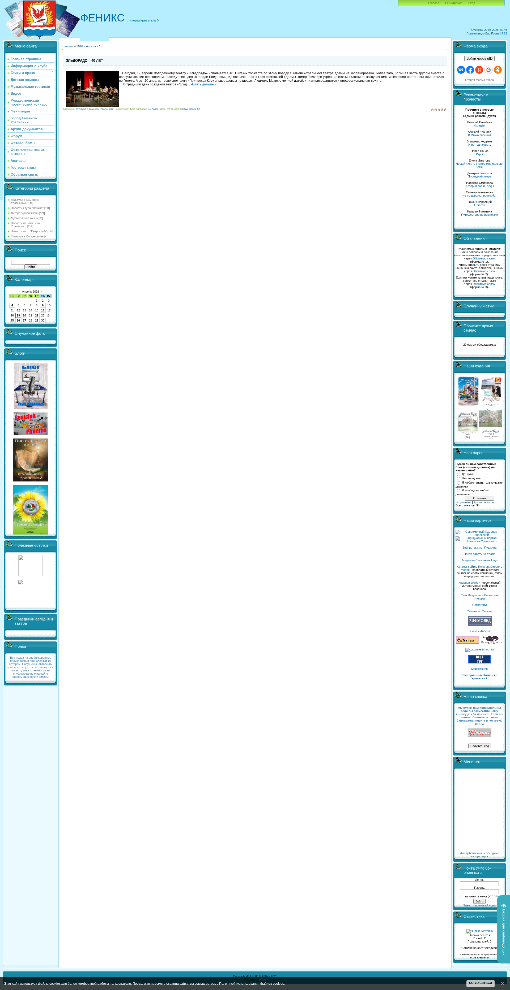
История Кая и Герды (479, 186)
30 (42, 320)
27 (24, 320)
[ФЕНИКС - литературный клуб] (479, 732)
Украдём (479, 125)
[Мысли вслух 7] (491, 405)
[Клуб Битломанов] (31, 433)
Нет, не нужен (471, 478)
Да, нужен (468, 474)
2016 (79, 46)
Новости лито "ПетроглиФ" (29, 231)
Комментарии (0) (190, 109)
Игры (479, 154)
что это (494, 896)
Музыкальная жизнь (24, 218)
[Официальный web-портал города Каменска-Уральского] (479, 541)
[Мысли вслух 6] (468, 405)
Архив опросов (484, 502)
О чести (479, 205)
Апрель (91, 46)
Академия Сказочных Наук (479, 560)
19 (18, 315)
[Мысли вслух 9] (490, 437)
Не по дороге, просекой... (479, 195)
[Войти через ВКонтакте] (461, 70)
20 (24, 315)
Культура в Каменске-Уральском (25, 201)
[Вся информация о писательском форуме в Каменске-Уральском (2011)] (30, 480)
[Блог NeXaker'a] (31, 407)
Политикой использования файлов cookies (251, 983)
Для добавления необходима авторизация (479, 855)
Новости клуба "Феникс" (27, 208)
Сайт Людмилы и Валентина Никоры (480, 597)
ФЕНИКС (102, 18)
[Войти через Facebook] (470, 70)
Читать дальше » (203, 84)
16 (42, 310)
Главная (433, 3)
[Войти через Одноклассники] (498, 70)
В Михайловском (479, 135)
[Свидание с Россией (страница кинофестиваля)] (30, 533)
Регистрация (453, 3)
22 (36, 315)
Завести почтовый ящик (479, 905)
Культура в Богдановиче (27, 236)
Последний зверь (479, 176)
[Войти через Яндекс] (479, 70)
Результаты (463, 502)
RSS (504, 33)
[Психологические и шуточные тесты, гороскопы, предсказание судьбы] (30, 574)
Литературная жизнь (25, 213)
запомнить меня (476, 896)
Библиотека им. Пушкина (479, 547)
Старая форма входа (479, 79)
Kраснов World (468, 582)
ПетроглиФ (479, 604)
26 (18, 320)
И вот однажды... (479, 144)
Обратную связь (484, 258)
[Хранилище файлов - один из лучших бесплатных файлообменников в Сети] (30, 600)
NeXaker (153, 109)
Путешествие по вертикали (479, 214)
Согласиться (480, 982)
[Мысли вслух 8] (467, 437)
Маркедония (479, 668)
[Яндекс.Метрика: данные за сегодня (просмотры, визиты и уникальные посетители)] (479, 931)
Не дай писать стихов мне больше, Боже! (479, 165)
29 (36, 320)
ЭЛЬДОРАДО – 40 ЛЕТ (84, 61)
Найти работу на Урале (479, 553)
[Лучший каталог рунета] (479, 662)
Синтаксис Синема (479, 611)
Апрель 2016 (30, 291)
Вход (471, 3)
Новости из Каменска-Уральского (26, 225)
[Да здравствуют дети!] (491, 643)
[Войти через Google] (488, 70)
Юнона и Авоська (479, 631)
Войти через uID (479, 58)
